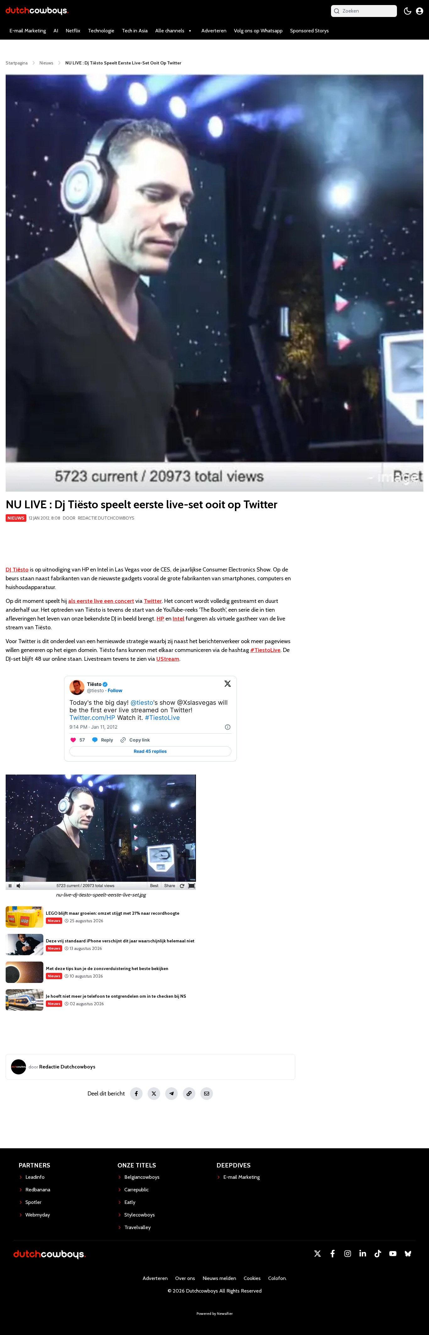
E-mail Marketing (27, 31)
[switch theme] (407, 11)
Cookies (252, 1278)
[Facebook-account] (332, 1253)
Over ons (185, 1278)
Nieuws (16, 518)
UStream (167, 658)
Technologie (101, 31)
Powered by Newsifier (215, 1313)
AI (55, 31)
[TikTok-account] (378, 1253)
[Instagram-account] (347, 1253)
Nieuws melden (219, 1278)
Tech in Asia (135, 31)
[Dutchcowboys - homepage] (37, 11)
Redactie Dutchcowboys (106, 518)
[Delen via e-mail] (206, 1093)
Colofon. (277, 1278)
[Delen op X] (154, 1093)
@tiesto (142, 702)
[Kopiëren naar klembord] (189, 1093)
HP (160, 618)
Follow (115, 690)
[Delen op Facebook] (136, 1093)
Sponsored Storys (309, 31)
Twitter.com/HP (92, 717)
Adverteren (213, 31)
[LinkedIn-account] (363, 1253)
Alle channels (169, 31)
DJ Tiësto (17, 569)
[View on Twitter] (227, 687)
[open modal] (419, 11)
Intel (178, 618)
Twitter (153, 601)
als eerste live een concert (101, 601)
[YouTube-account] (393, 1253)
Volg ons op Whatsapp (258, 31)
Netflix (73, 31)
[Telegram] (171, 1093)
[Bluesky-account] (408, 1253)
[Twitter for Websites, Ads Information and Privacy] (228, 727)
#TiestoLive (265, 650)
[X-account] (317, 1253)
